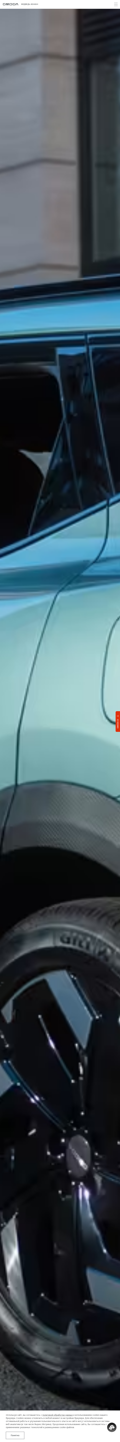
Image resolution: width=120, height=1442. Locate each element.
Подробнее (106, 1325)
